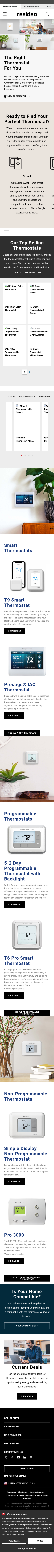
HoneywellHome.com (37, 1492)
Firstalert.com (23, 1492)
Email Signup (27, 1468)
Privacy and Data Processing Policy (17, 1525)
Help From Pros (16, 1434)
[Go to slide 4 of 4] (32, 455)
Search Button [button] (47, 14)
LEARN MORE (14, 631)
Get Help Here (15, 1418)
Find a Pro (13, 715)
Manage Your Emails (15, 1476)
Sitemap (37, 1495)
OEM (48, 6)
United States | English (25, 1483)
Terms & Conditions (26, 1495)
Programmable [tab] (27, 396)
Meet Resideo (15, 1443)
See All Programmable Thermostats (27, 1013)
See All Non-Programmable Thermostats (27, 1278)
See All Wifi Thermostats (22, 733)
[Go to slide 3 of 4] (29, 455)
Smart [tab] (11, 396)
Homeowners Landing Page (27, 14)
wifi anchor (27, 187)
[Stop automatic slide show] (5, 97)
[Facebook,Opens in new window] (12, 1457)
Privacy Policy (11, 1495)
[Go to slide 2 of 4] (25, 455)
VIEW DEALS (27, 1396)
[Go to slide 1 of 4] (21, 455)
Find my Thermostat (15, 96)
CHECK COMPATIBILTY (27, 1325)
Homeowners (10, 6)
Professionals (31, 6)
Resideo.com (11, 1492)
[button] (27, 311)
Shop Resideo (15, 1426)
